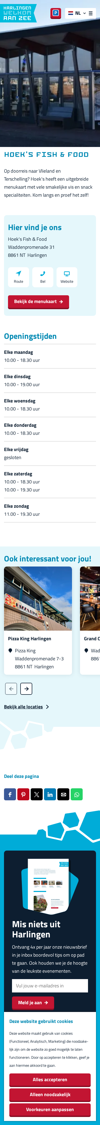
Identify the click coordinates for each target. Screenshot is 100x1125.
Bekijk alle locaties (23, 706)
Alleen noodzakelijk (50, 1094)
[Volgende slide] (26, 689)
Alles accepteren (50, 1079)
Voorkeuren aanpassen (50, 1109)
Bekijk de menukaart (35, 301)
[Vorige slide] (11, 689)
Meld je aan (30, 1002)
